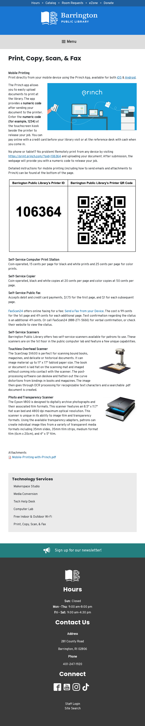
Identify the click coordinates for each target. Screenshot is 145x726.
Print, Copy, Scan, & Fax (30, 524)
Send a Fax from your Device (84, 311)
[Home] (71, 18)
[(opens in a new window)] (49, 550)
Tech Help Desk (24, 502)
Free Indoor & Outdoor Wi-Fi (33, 517)
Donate (109, 3)
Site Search (73, 708)
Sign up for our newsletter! (78, 550)
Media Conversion (26, 494)
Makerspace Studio (27, 486)
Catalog (51, 3)
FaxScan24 (15, 311)
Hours (35, 3)
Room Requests (72, 3)
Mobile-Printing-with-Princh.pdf (34, 457)
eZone (93, 3)
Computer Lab (23, 509)
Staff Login (72, 704)
